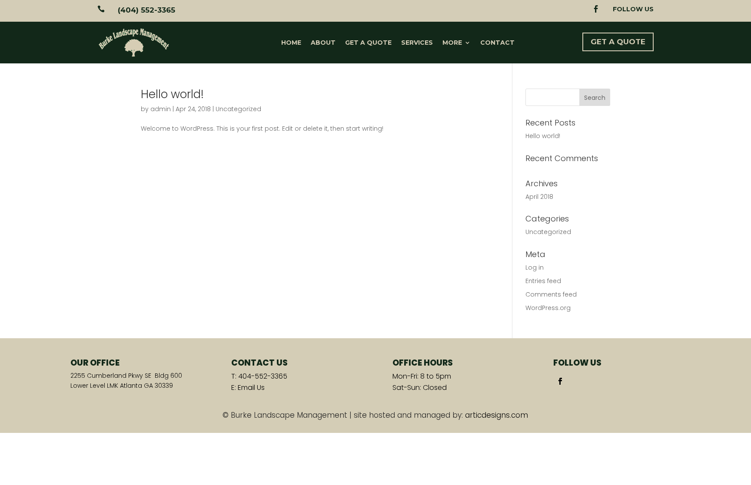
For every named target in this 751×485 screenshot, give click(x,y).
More (452, 42)
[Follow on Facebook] (560, 381)
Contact (497, 42)
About (323, 42)
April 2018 (539, 196)
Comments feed (551, 294)
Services (417, 42)
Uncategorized (238, 109)
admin (160, 109)
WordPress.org (548, 308)
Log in (534, 267)
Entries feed (543, 281)
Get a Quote (368, 42)
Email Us (251, 388)
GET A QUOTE (618, 41)
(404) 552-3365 (146, 10)
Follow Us (633, 9)
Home (291, 42)
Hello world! (172, 94)
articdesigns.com (496, 415)
